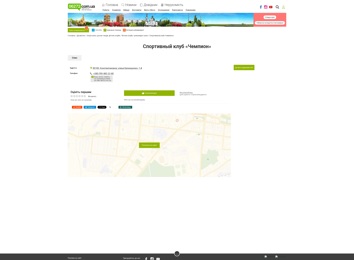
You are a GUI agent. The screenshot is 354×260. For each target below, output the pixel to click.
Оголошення (163, 10)
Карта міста (177, 10)
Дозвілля (116, 10)
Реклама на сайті (74, 258)
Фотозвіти (136, 10)
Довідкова (190, 10)
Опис (74, 58)
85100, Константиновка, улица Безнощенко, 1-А (117, 68)
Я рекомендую (150, 93)
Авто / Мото (149, 10)
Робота (106, 10)
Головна (112, 5)
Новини (130, 5)
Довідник (151, 5)
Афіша (126, 10)
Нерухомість (174, 5)
